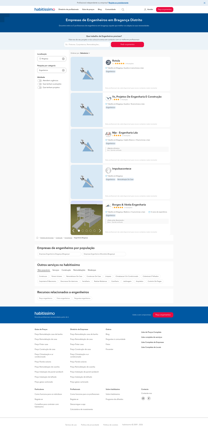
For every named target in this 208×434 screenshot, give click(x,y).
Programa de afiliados (114, 399)
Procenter (109, 349)
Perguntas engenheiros (82, 298)
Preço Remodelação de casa (46, 339)
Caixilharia (115, 281)
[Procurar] (123, 9)
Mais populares (44, 270)
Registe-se (39, 399)
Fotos (108, 344)
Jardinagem (127, 281)
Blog (100, 9)
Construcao (43, 276)
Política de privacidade (90, 425)
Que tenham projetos (51, 87)
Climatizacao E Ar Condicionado (127, 276)
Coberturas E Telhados (150, 276)
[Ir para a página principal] (45, 9)
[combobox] (50, 59)
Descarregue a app (77, 404)
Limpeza (108, 276)
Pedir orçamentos (127, 44)
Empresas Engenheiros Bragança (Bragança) (54, 254)
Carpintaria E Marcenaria (47, 281)
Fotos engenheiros (63, 298)
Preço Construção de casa (45, 349)
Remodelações (79, 270)
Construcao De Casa (94, 276)
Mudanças (92, 270)
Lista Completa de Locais (151, 347)
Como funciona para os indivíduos (48, 394)
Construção (59, 238)
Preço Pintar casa (41, 344)
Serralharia (86, 281)
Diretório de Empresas (47, 238)
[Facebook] (149, 398)
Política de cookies (110, 425)
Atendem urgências (50, 81)
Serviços (55, 270)
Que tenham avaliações (52, 84)
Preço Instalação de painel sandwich (49, 372)
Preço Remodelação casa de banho (49, 334)
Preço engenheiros (45, 298)
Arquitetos (139, 281)
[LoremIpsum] (79, 231)
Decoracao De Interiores (69, 281)
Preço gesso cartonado (44, 382)
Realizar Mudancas (100, 281)
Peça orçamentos (164, 9)
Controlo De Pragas (154, 281)
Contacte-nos (146, 393)
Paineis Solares (57, 276)
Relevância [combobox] (84, 53)
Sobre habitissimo (113, 394)
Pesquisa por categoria (46, 66)
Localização (42, 54)
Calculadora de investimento (81, 409)
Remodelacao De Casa (74, 276)
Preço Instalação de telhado (46, 377)
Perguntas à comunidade (115, 339)
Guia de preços (88, 9)
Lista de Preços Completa (151, 332)
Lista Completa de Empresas (152, 342)
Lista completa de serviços (151, 337)
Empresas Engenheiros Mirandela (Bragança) (99, 254)
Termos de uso (71, 425)
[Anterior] (73, 230)
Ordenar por (75, 53)
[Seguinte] (100, 230)
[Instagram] (143, 398)
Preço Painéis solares (43, 362)
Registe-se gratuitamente (118, 3)
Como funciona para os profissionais (84, 394)
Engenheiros (68, 238)
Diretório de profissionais (68, 9)
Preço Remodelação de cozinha (47, 367)
